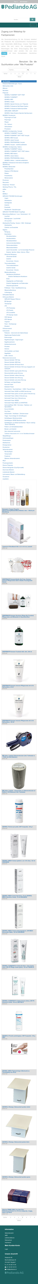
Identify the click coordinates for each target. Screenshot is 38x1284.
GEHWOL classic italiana (11, 156)
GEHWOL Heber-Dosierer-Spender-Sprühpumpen (18, 113)
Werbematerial (9, 178)
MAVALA (5, 194)
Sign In (16, 1)
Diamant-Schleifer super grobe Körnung (16, 371)
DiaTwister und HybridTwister (13, 382)
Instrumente (6, 331)
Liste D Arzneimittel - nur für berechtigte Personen (20, 250)
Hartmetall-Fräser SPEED (12, 400)
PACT (4, 461)
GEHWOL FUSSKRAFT (11, 97)
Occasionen (6, 476)
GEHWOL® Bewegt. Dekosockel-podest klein (15, 1142)
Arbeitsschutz (6, 442)
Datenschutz (8, 1240)
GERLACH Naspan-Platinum (12, 299)
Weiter (19, 77)
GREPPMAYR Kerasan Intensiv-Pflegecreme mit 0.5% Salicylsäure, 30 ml (18, 686)
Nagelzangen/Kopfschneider (12, 335)
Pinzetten (7, 346)
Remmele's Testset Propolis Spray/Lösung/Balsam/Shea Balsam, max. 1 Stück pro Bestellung (18, 510)
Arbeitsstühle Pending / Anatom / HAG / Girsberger (17, 223)
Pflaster (7, 122)
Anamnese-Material (8, 470)
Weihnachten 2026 (8, 86)
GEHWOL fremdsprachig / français (12, 131)
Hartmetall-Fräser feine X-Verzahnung (15, 398)
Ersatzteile (7, 207)
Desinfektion (8, 234)
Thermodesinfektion (10, 263)
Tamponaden (8, 454)
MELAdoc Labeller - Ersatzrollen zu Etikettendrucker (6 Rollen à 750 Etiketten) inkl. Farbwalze (18, 791)
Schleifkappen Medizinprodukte (13, 418)
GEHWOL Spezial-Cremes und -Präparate (16, 104)
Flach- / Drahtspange (10, 324)
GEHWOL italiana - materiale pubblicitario (16, 160)
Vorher (5, 73)
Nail (4, 191)
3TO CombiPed (10, 312)
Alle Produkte (6, 81)
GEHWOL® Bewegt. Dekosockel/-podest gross (16, 1177)
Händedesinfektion (11, 241)
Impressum (8, 1242)
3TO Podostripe (10, 308)
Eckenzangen (8, 337)
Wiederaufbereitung (10, 272)
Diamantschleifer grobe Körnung (14, 373)
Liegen (6, 198)
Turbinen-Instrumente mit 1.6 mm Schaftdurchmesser (19, 433)
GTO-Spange (8, 319)
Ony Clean (7, 411)
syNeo (4, 189)
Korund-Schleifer (9, 409)
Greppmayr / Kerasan (9, 185)
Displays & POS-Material (11, 171)
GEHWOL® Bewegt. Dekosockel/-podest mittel (16, 1107)
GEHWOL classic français (12, 140)
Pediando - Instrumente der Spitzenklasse (16, 333)
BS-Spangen (8, 301)
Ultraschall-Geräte (11, 256)
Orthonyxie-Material (8, 297)
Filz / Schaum (8, 124)
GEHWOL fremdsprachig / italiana (12, 147)
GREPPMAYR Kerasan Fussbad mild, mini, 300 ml (17, 651)
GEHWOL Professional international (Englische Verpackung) (16, 163)
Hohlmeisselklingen (8, 438)
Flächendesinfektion (12, 245)
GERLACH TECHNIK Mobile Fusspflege (14, 212)
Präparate (5, 93)
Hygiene (5, 230)
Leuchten (7, 216)
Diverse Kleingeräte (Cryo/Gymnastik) (13, 467)
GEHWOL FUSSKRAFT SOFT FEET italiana (17, 151)
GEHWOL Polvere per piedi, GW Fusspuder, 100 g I (17, 827)
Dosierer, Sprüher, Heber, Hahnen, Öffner (18, 252)
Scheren (7, 349)
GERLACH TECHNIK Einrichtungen (12, 196)
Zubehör (7, 205)
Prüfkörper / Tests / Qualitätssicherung (15, 288)
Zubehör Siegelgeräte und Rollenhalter (17, 283)
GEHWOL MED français (11, 138)
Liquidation (6, 479)
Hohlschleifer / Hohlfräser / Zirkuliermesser (16, 413)
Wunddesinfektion (11, 236)
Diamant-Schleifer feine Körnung (14, 378)
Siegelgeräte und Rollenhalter (14, 281)
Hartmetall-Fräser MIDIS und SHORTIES (16, 403)
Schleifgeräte (8, 203)
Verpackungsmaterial (12, 285)
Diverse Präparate (8, 465)
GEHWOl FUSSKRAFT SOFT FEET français (17, 135)
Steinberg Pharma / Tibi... (10, 187)
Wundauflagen (9, 451)
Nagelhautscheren (10, 342)
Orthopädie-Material (8, 294)
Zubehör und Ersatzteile (11, 227)
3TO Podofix (9, 310)
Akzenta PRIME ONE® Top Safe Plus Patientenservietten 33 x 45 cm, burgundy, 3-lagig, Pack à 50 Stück (17, 1211)
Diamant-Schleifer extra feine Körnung (15, 380)
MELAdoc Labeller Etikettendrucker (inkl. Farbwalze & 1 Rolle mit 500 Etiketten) (18, 756)
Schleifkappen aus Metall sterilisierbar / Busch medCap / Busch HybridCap (20, 423)
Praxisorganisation (8, 463)
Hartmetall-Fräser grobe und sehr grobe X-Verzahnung (20, 393)
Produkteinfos (8, 175)
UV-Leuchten (8, 221)
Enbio (8, 279)
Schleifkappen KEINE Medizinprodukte (15, 420)
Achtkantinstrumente (10, 344)
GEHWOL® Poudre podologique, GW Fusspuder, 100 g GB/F (18, 1036)
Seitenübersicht (9, 1233)
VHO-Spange (8, 317)
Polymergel (8, 120)
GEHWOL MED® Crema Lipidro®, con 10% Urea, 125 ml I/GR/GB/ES (18, 861)
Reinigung (7, 232)
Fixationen (7, 456)
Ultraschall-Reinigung (10, 254)
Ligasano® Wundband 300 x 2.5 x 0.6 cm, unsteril (17, 546)
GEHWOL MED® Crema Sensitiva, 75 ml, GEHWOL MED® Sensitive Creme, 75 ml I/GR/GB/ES (17, 896)
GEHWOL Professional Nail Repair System (16, 106)
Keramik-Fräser (9, 384)
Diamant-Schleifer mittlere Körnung (14, 375)
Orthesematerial (7, 328)
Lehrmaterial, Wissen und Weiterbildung (14, 474)
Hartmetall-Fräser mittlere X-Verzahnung (16, 396)
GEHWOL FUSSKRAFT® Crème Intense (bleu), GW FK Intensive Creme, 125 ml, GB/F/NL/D (18, 1001)
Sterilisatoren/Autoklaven (13, 274)
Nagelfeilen (8, 353)
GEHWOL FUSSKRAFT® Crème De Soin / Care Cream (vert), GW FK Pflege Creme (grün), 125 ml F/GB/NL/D (18, 966)
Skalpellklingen (7, 436)
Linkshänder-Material (8, 472)
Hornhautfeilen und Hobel (12, 351)
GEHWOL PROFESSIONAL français (15, 142)
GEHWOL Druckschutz (9, 115)
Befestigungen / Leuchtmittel (12, 218)
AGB (6, 1235)
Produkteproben (9, 169)
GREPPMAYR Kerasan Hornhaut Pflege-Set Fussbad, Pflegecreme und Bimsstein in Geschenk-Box (18, 616)
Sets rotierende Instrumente (12, 431)
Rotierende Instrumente (9, 358)
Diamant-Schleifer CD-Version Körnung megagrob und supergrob (20, 367)
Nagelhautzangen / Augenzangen (14, 340)
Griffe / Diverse (9, 355)
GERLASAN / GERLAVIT (11, 111)
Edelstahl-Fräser (9, 387)
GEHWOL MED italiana (11, 153)
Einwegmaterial (7, 445)
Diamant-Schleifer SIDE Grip (12, 362)
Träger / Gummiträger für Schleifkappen (16, 416)
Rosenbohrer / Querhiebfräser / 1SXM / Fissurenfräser (20, 389)
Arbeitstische (8, 200)
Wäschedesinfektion (12, 247)
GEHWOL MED (9, 99)
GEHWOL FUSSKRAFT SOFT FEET (15, 95)
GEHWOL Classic (9, 102)
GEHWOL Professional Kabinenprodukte (16, 108)
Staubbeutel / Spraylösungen (13, 209)
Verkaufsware (8, 126)
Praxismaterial (7, 440)
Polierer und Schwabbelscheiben (14, 427)
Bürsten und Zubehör (10, 429)
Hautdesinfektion (11, 238)
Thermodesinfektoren (12, 265)
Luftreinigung (8, 292)
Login (6, 1249)
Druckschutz (6, 447)
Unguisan (7, 321)
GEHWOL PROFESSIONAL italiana (14, 158)
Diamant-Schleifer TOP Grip (12, 360)
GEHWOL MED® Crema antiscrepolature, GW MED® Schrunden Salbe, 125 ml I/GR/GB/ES (17, 931)
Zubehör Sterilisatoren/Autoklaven (17, 276)
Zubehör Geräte (10, 268)
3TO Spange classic (11, 315)
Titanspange (8, 303)
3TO (6, 306)
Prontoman (6, 180)
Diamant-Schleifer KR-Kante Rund (14, 364)
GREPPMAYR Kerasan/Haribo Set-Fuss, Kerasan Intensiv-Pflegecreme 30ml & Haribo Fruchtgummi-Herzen (17, 580)
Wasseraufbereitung (10, 290)
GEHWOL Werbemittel (9, 166)
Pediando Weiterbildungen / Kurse (12, 83)
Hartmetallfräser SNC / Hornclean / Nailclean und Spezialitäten (18, 406)
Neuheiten (5, 90)
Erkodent (7, 326)
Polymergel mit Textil (10, 117)
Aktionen (5, 88)
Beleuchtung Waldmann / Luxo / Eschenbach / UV (16, 214)
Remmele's (6, 182)
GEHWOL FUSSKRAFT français (13, 133)
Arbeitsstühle (8, 225)
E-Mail (4, 53)
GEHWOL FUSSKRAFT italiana (13, 149)
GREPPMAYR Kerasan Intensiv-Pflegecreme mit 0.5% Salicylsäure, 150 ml (18, 721)
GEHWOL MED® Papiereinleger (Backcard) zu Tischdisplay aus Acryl (16, 1071)
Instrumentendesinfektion (13, 243)
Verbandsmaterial (7, 449)
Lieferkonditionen (9, 1238)
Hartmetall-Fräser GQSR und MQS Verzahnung (18, 391)
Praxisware (8, 129)
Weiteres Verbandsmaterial (12, 458)
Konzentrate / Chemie (12, 261)
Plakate (7, 173)
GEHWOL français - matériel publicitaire (16, 144)
